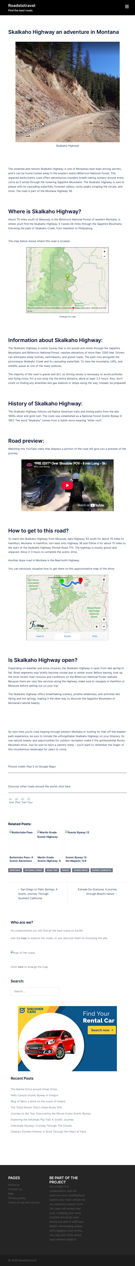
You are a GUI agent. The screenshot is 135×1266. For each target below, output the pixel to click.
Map (11, 1193)
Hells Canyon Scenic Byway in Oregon (34, 1095)
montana (15, 870)
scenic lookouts (101, 870)
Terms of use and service (24, 1202)
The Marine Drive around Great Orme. (34, 1089)
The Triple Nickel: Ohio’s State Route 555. (36, 1107)
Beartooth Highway (67, 560)
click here (64, 786)
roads (65, 870)
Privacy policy (17, 1198)
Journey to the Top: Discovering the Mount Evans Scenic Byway (51, 1113)
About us (13, 1184)
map (24, 938)
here (20, 966)
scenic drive (81, 870)
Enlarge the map (67, 316)
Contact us (15, 1189)
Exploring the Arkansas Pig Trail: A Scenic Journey (42, 1119)
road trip (52, 870)
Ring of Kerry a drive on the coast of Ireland (38, 1101)
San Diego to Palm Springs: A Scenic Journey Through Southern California (37, 894)
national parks (33, 870)
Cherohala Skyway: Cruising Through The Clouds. (41, 1125)
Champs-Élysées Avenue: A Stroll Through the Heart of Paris (48, 1131)
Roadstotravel (21, 5)
